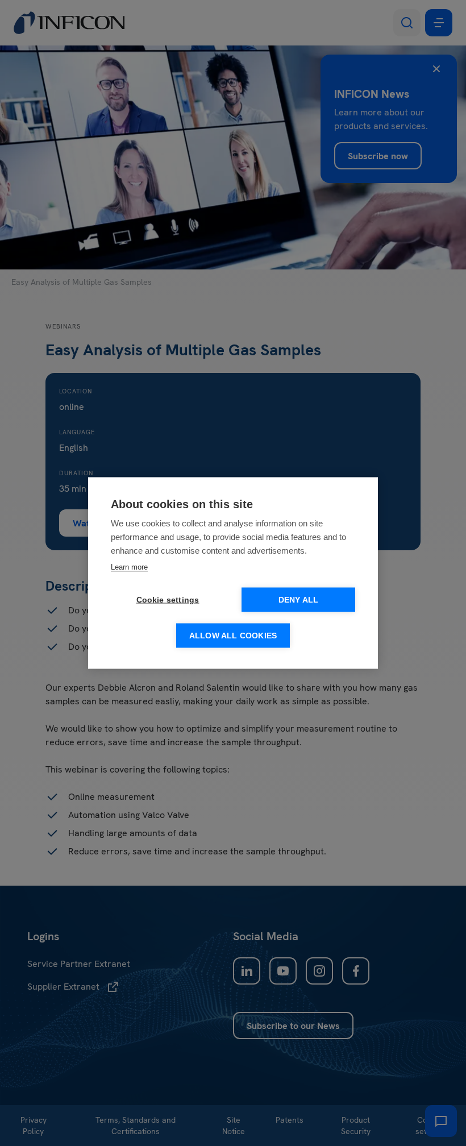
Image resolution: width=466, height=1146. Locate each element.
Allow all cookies (233, 636)
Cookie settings (167, 600)
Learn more (129, 567)
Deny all (298, 600)
